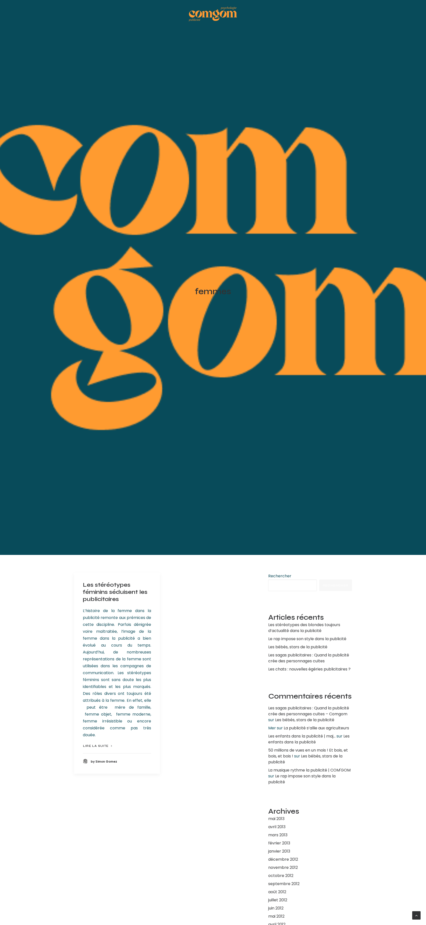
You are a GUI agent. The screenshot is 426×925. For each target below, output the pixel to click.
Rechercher (279, 576)
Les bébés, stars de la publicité (304, 720)
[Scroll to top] (416, 915)
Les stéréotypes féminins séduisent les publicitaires (115, 592)
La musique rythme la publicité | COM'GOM (309, 770)
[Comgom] (213, 14)
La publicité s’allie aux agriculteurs (316, 728)
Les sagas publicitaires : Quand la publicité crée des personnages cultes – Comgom (308, 711)
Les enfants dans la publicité (309, 739)
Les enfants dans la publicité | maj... (302, 736)
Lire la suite (96, 746)
